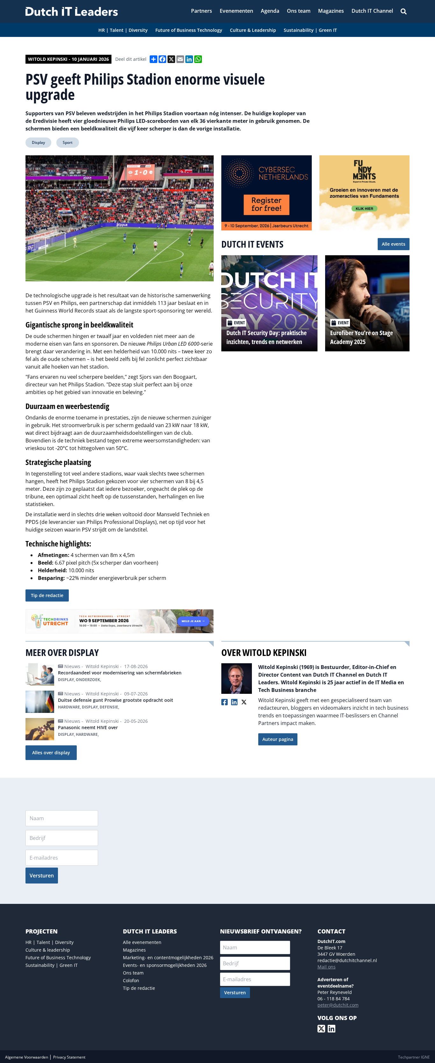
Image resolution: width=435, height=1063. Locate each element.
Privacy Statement (69, 1057)
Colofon (131, 980)
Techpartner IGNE (414, 1057)
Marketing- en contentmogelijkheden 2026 (168, 957)
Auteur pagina (277, 739)
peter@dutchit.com (338, 1005)
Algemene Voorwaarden (27, 1057)
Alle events (393, 244)
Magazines (134, 950)
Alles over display (51, 753)
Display (38, 142)
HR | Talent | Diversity (49, 942)
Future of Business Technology (58, 957)
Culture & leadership (47, 950)
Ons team (133, 973)
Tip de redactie (47, 595)
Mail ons (326, 967)
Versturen (42, 875)
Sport (68, 142)
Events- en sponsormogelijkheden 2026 (165, 965)
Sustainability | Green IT (51, 965)
